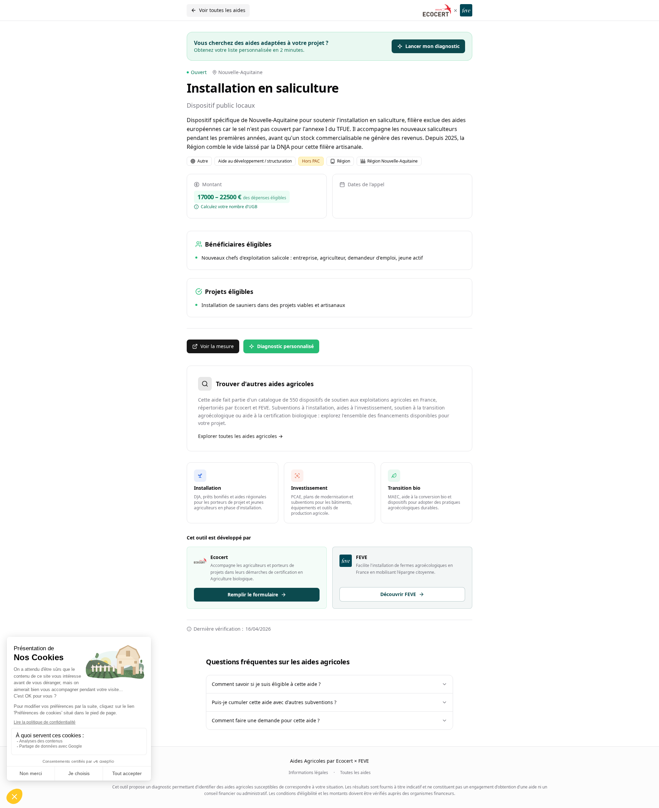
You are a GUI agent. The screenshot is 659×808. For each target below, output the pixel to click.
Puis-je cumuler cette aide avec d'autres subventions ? (274, 702)
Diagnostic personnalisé (285, 346)
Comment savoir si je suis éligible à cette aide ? (266, 684)
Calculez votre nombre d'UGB (229, 207)
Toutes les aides (355, 772)
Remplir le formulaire (253, 594)
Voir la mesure (217, 346)
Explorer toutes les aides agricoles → (240, 436)
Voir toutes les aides (222, 10)
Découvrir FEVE (398, 594)
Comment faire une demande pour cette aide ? (266, 720)
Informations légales (308, 772)
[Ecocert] (437, 10)
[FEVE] (466, 10)
